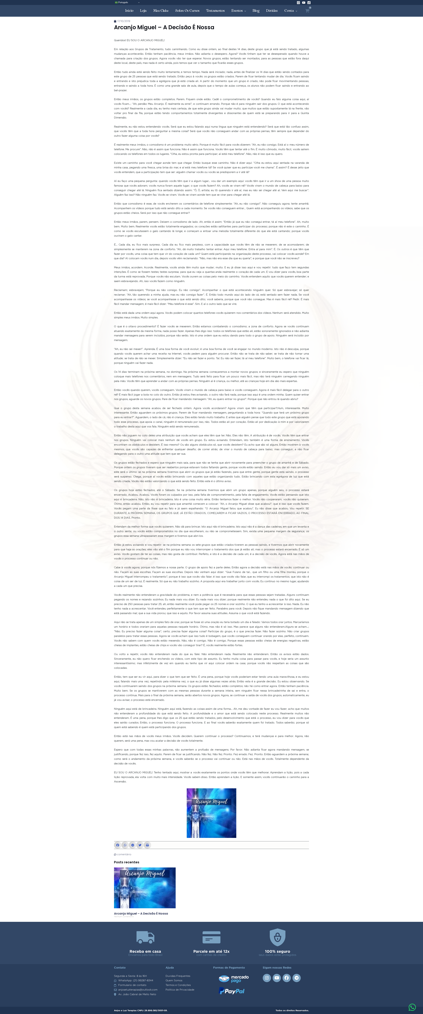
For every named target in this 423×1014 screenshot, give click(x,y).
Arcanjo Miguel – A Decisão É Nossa (141, 913)
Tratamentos (215, 10)
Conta (289, 10)
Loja (143, 10)
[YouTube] (303, 2)
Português (123, 2)
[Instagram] (298, 2)
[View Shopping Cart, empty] (307, 10)
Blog (256, 10)
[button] (117, 845)
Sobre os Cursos (187, 10)
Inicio (129, 10)
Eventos (237, 10)
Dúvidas (272, 10)
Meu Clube (161, 10)
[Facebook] (309, 2)
